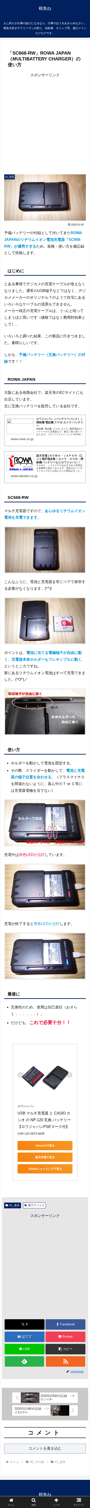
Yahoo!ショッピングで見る (45, 1168)
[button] (65, 1349)
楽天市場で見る (45, 1157)
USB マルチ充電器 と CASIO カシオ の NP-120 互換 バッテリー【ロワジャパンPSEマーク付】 (44, 1120)
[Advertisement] (45, 123)
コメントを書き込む (45, 1448)
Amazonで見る (45, 1145)
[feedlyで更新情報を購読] (24, 1361)
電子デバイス (36, 1205)
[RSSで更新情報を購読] (65, 1361)
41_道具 (14, 1205)
